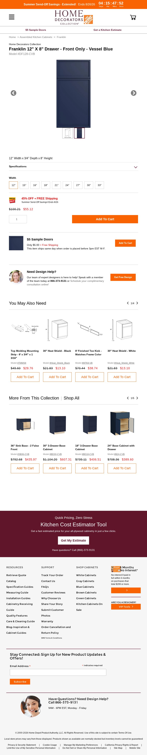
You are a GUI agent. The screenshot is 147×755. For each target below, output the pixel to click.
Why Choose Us (51, 598)
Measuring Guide (17, 592)
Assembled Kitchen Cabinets (36, 37)
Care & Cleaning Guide (20, 621)
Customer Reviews (53, 592)
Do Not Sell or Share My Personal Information (85, 748)
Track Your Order (52, 575)
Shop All (71, 398)
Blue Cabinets (85, 586)
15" (24, 185)
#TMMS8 (21, 363)
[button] (133, 17)
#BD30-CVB (56, 454)
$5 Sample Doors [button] (35, 29)
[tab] (73, 166)
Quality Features (16, 615)
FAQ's (45, 586)
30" (89, 185)
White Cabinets (86, 575)
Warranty (47, 621)
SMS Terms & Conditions (51, 638)
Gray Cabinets (85, 581)
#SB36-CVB (23, 454)
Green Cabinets (86, 598)
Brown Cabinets (86, 592)
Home (12, 37)
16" (35, 185)
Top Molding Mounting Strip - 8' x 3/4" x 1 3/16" (25, 354)
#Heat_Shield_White (124, 363)
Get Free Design (123, 277)
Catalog (11, 581)
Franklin (61, 37)
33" (99, 185)
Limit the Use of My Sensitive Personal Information (31, 748)
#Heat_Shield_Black (60, 363)
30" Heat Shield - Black (57, 350)
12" (13, 185)
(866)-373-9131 (86, 550)
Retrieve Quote (16, 575)
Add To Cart (105, 219)
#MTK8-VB (87, 363)
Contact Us (48, 581)
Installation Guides (18, 598)
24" (67, 185)
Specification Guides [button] (19, 586)
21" (56, 185)
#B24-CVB (119, 454)
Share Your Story (52, 604)
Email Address (56, 666)
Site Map (118, 748)
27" (78, 185)
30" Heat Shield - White (122, 350)
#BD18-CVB (88, 454)
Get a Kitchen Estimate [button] (108, 29)
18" (46, 185)
